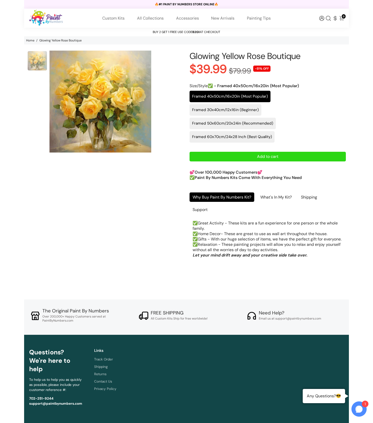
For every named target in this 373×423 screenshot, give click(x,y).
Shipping (309, 197)
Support (200, 209)
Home (30, 40)
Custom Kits (113, 18)
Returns (100, 374)
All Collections (150, 18)
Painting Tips (259, 18)
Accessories (187, 18)
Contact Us (103, 381)
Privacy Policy (105, 389)
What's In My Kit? (276, 197)
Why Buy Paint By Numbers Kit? (222, 197)
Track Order (103, 359)
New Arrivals (222, 18)
